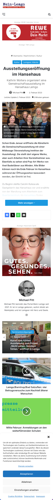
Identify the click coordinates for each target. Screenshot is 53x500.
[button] (48, 436)
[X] (12, 215)
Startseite (17, 56)
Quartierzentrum (11, 195)
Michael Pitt (18, 92)
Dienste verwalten (25, 466)
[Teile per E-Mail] (24, 215)
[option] (26, 337)
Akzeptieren (26, 473)
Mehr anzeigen (26, 203)
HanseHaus (30, 195)
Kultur (39, 56)
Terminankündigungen (22, 336)
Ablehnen (26, 482)
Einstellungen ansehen (26, 490)
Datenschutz (29, 496)
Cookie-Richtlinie (15, 496)
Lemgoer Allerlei (30, 62)
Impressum (40, 496)
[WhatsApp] (18, 215)
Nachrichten (29, 56)
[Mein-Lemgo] (14, 5)
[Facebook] (7, 215)
